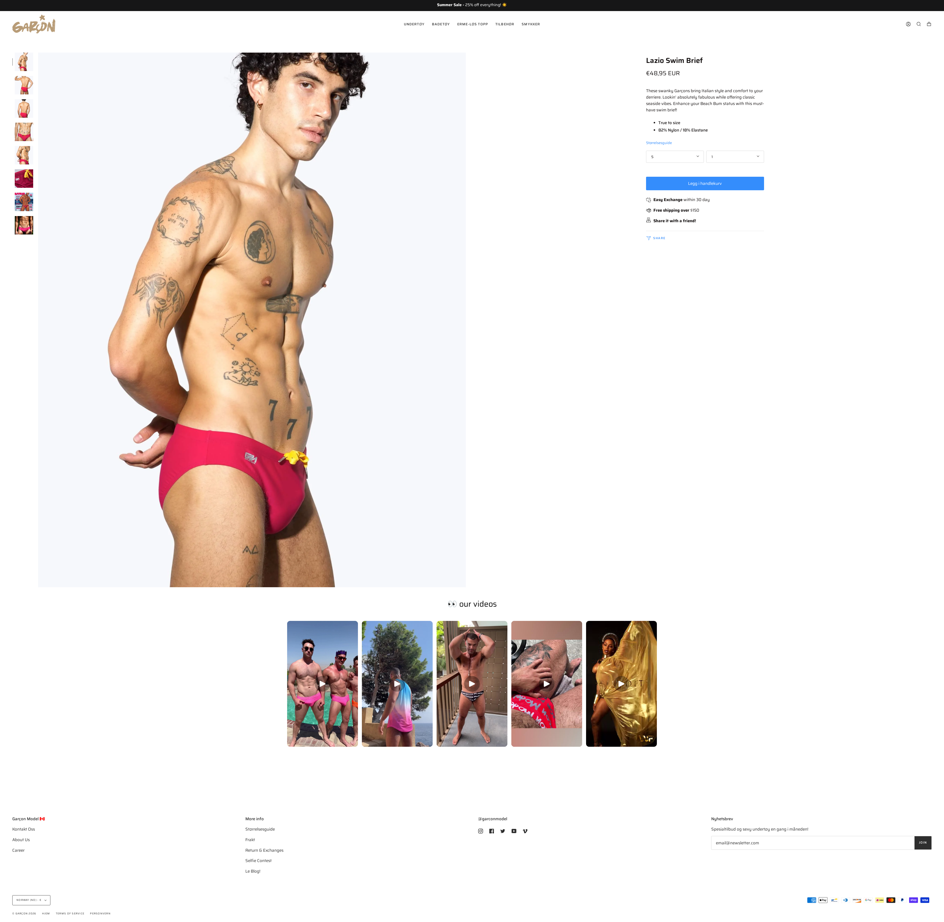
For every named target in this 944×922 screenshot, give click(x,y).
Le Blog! (252, 871)
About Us (21, 839)
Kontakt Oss (23, 829)
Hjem (46, 913)
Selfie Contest (258, 860)
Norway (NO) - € (29, 900)
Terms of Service (70, 913)
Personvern (100, 913)
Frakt (250, 839)
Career (18, 850)
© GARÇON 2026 (24, 913)
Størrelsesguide (659, 142)
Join (923, 842)
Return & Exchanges (264, 850)
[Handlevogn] (929, 24)
